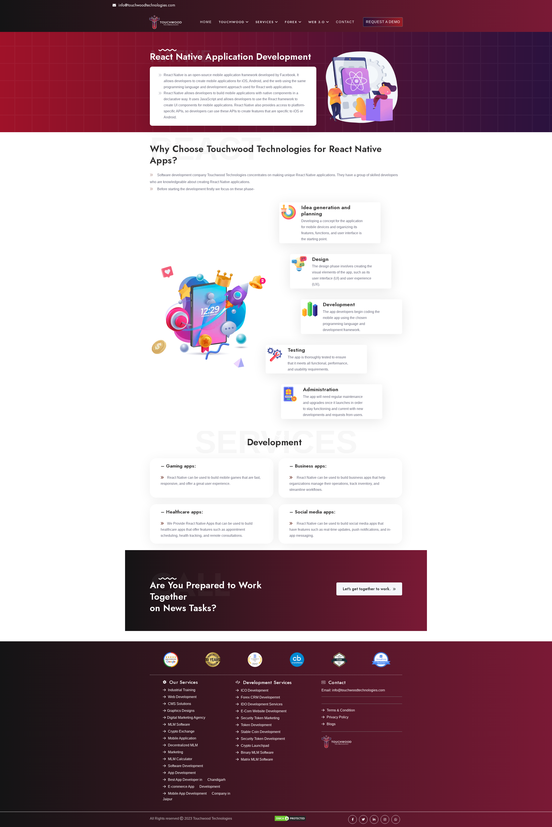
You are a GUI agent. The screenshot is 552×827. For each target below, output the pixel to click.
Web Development (182, 697)
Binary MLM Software (257, 752)
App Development (182, 773)
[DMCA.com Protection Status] (290, 819)
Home (206, 22)
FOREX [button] (292, 22)
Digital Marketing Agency (186, 717)
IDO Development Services (261, 704)
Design (320, 259)
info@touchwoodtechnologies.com (146, 5)
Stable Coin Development (260, 732)
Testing (296, 350)
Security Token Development (263, 739)
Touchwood (232, 22)
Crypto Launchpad (255, 745)
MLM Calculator (180, 759)
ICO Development (254, 690)
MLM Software (179, 724)
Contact (345, 22)
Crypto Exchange (181, 731)
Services (265, 22)
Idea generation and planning (325, 210)
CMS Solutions (179, 704)
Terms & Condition (341, 710)
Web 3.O (317, 22)
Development (339, 304)
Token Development (256, 725)
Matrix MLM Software (257, 759)
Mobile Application (182, 738)
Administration (320, 389)
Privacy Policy (337, 717)
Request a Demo (383, 22)
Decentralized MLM (183, 745)
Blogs (331, 724)
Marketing (175, 752)
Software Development (185, 766)
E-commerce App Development (194, 786)
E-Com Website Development (263, 711)
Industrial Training (181, 690)
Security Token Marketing (260, 718)
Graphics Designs (180, 710)
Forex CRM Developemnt (260, 697)
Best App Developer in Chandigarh (197, 779)
